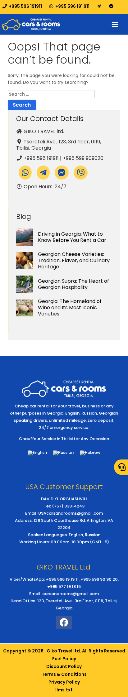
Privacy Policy (64, 682)
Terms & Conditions (64, 674)
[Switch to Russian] (63, 453)
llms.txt (64, 690)
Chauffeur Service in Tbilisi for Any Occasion (64, 439)
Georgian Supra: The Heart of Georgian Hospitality (73, 284)
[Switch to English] (37, 453)
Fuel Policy (64, 659)
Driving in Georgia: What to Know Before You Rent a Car (72, 237)
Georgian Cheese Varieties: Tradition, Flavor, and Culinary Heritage (74, 260)
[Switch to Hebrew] (90, 453)
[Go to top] (118, 633)
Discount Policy (64, 666)
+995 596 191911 (25, 6)
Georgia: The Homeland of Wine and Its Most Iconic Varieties (70, 307)
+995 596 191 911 (71, 6)
